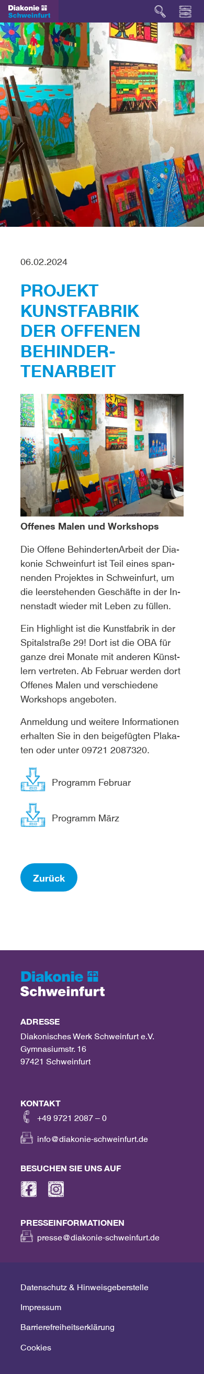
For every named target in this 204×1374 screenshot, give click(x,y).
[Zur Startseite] (29, 11)
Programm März (85, 815)
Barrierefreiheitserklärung (67, 1324)
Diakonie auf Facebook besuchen (28, 1189)
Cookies (35, 1345)
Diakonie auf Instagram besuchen (56, 1189)
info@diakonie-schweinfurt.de (92, 1136)
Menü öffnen (185, 11)
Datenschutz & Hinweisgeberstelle (84, 1285)
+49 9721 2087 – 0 (72, 1115)
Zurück (49, 875)
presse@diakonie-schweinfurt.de (98, 1235)
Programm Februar (91, 780)
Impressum (40, 1305)
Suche (160, 11)
